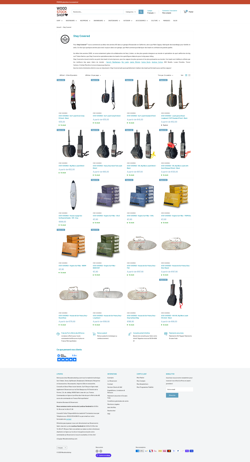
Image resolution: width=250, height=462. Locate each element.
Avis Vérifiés (111, 407)
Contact (110, 384)
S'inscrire (172, 395)
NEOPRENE (84, 20)
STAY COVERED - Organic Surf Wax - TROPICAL (176, 216)
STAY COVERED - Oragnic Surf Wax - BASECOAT (104, 267)
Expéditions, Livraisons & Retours (116, 391)
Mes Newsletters (142, 384)
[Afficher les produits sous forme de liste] (189, 75)
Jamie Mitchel (135, 62)
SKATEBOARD (113, 20)
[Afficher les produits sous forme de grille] (186, 75)
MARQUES (166, 20)
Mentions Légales (113, 404)
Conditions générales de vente (118, 401)
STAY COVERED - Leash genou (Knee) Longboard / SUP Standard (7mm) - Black (174, 117)
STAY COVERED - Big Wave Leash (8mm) (71, 166)
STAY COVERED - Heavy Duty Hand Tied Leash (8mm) (107, 167)
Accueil (59, 27)
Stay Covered (67, 27)
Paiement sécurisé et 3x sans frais (117, 397)
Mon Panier (140, 378)
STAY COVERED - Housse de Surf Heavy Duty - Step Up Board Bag (141, 317)
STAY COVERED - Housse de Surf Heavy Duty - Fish (141, 267)
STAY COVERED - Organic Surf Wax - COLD (106, 216)
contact (68, 419)
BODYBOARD (70, 20)
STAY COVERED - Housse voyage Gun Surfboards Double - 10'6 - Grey (70, 217)
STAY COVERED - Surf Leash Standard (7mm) (141, 116)
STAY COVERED (63, 113)
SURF (58, 20)
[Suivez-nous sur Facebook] (97, 451)
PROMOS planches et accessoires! (67, 2)
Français (60, 448)
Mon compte (166, 13)
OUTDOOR (126, 20)
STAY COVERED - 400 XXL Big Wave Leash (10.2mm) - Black (174, 317)
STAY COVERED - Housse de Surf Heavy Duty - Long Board (107, 317)
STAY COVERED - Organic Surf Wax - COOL (140, 216)
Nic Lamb (125, 62)
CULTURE (154, 20)
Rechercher (111, 410)
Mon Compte (141, 381)
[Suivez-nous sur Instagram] (100, 451)
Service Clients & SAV (114, 387)
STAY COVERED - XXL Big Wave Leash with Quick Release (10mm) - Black (174, 167)
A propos (110, 378)
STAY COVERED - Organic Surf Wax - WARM (72, 265)
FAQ (108, 414)
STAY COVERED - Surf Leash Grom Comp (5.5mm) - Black (71, 117)
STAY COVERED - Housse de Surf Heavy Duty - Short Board (175, 267)
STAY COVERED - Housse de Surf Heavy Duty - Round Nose (73, 317)
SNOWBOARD (98, 20)
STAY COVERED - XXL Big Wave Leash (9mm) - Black (141, 167)
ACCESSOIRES (141, 20)
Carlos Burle (145, 62)
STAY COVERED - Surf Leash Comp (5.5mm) (106, 116)
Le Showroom (112, 381)
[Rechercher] (141, 12)
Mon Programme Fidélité (145, 387)
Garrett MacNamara (113, 62)
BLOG (175, 20)
